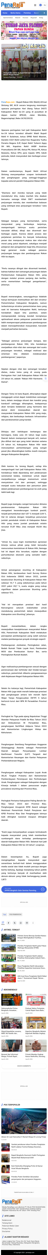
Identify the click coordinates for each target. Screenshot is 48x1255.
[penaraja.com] (13, 5)
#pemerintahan (8, 17)
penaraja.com (30, 1252)
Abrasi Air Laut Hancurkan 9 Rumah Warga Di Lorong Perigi (23, 1137)
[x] (14, 923)
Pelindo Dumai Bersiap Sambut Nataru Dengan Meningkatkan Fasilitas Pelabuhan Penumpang (32, 937)
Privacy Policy (7, 1229)
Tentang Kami (7, 1223)
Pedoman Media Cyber (10, 1226)
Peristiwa (27, 13)
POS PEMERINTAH (15, 914)
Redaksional (6, 1220)
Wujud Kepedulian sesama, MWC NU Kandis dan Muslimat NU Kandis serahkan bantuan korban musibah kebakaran (11, 1032)
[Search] (35, 5)
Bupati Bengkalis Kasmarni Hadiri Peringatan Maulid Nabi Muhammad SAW (28, 1156)
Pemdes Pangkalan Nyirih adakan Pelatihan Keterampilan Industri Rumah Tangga (32, 957)
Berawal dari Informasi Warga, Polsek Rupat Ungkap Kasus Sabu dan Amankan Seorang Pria (10, 1055)
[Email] (27, 923)
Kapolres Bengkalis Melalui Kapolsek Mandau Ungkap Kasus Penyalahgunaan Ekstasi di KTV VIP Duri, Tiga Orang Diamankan (35, 1032)
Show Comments (24, 1066)
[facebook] (8, 923)
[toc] (45, 378)
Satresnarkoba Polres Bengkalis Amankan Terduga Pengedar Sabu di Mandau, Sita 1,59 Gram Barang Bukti (11, 1009)
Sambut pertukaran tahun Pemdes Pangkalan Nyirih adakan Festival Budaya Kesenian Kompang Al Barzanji (28, 1145)
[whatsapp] (21, 923)
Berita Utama (15, 13)
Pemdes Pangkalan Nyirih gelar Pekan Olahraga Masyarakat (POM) (32, 947)
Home (5, 13)
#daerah (17, 17)
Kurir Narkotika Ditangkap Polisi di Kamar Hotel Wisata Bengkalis (27, 1167)
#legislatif (33, 17)
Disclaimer (6, 1231)
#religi (41, 17)
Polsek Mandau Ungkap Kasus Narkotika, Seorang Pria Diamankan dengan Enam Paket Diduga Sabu (35, 1055)
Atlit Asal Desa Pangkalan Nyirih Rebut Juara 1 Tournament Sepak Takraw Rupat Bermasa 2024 (32, 977)
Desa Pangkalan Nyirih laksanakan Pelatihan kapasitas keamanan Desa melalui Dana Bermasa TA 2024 (31, 967)
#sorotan (25, 17)
